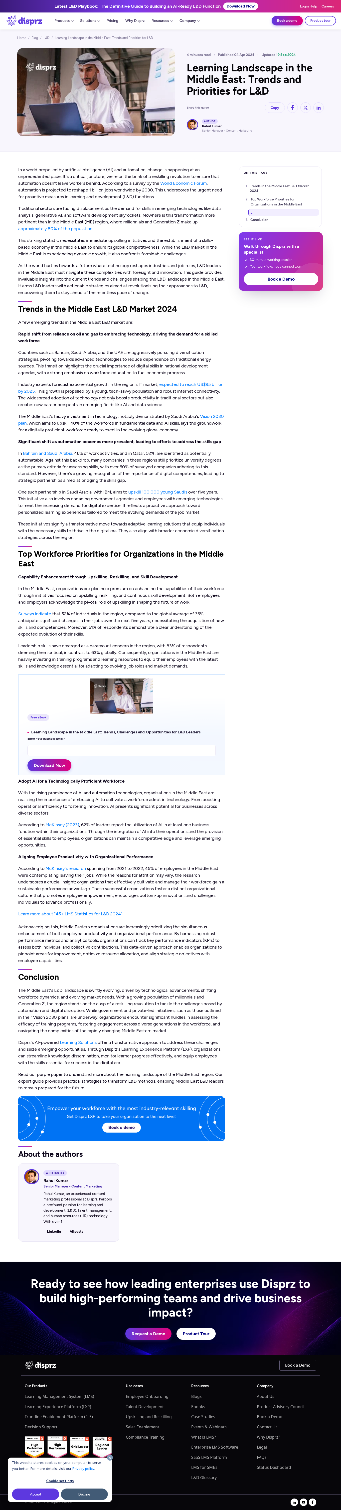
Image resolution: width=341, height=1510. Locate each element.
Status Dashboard (274, 1467)
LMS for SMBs (204, 1467)
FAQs (262, 1457)
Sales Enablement (142, 1427)
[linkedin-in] (294, 1502)
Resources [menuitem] (160, 20)
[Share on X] (305, 107)
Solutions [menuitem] (88, 20)
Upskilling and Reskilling (149, 1416)
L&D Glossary (204, 1477)
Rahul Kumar (212, 126)
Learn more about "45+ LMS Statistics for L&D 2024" (70, 914)
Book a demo (287, 20)
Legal (262, 1447)
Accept (35, 1494)
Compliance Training (145, 1437)
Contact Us (267, 1427)
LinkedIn (54, 1231)
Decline (84, 1494)
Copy (275, 108)
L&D (46, 38)
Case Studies (203, 1416)
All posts (76, 1231)
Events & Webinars (209, 1427)
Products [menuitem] (62, 20)
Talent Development (145, 1406)
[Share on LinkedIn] (318, 107)
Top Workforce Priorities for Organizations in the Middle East (276, 202)
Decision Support (41, 1427)
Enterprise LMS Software (214, 1447)
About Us (265, 1396)
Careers (328, 6)
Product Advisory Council (280, 1406)
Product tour (320, 20)
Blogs (196, 1396)
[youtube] (303, 1502)
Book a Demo (281, 279)
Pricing (112, 20)
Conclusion (259, 220)
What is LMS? (203, 1437)
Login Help (308, 6)
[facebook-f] (312, 1502)
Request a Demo (148, 1334)
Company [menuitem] (187, 20)
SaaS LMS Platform (209, 1457)
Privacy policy (83, 1468)
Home (21, 38)
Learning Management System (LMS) (59, 1396)
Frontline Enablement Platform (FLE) (59, 1416)
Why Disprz (135, 20)
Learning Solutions (78, 1042)
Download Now (241, 6)
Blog (34, 38)
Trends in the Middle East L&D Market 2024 (279, 188)
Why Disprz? (268, 1437)
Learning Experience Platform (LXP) (58, 1406)
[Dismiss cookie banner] (110, 1458)
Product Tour (196, 1334)
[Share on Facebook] (292, 107)
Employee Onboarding (147, 1396)
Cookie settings (60, 1481)
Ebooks (198, 1406)
